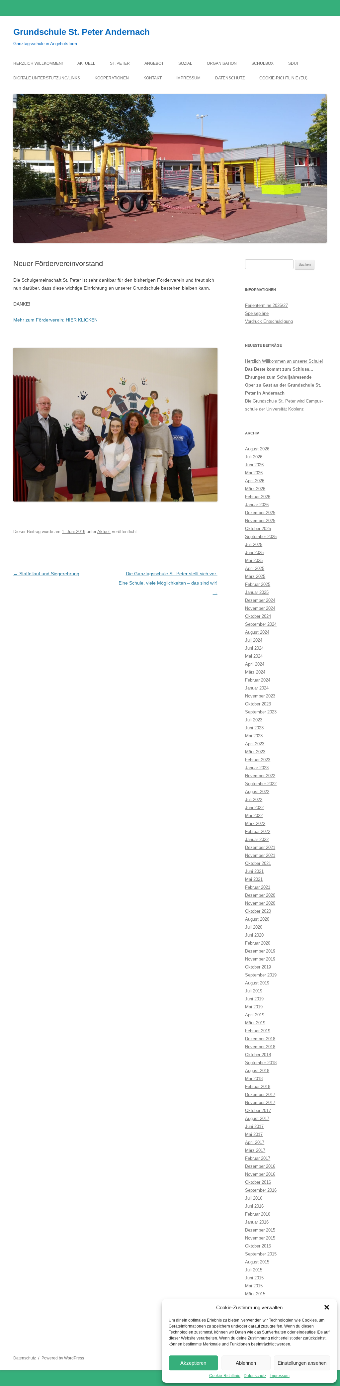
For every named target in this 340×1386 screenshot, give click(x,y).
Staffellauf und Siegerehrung (46, 573)
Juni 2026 (254, 464)
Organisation (222, 63)
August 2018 (257, 1070)
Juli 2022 (253, 799)
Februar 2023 (257, 759)
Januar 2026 (257, 504)
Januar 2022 (257, 839)
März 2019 (255, 1022)
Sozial (185, 63)
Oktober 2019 (258, 967)
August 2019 (257, 982)
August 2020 (257, 919)
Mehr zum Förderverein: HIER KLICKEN (55, 320)
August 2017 (257, 1118)
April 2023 (254, 743)
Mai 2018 (254, 1078)
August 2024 (257, 632)
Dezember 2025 (260, 512)
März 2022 (255, 823)
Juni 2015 (254, 1277)
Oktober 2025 (258, 528)
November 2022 (260, 775)
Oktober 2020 (258, 911)
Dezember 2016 (260, 1166)
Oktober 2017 (258, 1110)
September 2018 (261, 1062)
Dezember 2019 (260, 951)
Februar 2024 (257, 680)
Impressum (280, 1376)
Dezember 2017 (260, 1094)
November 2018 (260, 1046)
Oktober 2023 (258, 703)
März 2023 (255, 751)
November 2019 (260, 959)
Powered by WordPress (63, 1358)
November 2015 (260, 1238)
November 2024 (260, 608)
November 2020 (260, 903)
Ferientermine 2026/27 (266, 305)
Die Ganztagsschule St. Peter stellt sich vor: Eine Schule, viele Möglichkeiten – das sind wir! (168, 583)
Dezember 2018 (260, 1038)
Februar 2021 (257, 887)
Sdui (293, 63)
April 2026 (254, 480)
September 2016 (261, 1190)
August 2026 (257, 448)
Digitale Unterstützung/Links (46, 78)
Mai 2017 (254, 1134)
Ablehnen (246, 1363)
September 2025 (261, 536)
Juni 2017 (254, 1126)
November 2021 (260, 855)
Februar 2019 (257, 1030)
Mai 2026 (254, 472)
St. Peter (120, 63)
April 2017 (254, 1142)
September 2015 (261, 1253)
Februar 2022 (257, 831)
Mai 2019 (254, 1006)
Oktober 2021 (258, 863)
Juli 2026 (253, 456)
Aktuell (86, 63)
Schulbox (262, 63)
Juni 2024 (254, 648)
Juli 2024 (253, 640)
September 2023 (261, 711)
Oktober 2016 (258, 1182)
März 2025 (255, 576)
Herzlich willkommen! (38, 63)
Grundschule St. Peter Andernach (81, 32)
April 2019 (254, 1014)
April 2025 (254, 568)
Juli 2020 (253, 927)
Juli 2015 (253, 1269)
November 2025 (260, 520)
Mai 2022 (254, 815)
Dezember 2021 (260, 847)
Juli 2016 (253, 1198)
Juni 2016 (254, 1206)
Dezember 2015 (260, 1230)
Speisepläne (257, 313)
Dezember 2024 (260, 600)
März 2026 (255, 488)
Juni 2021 (254, 871)
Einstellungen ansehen (302, 1363)
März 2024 (255, 672)
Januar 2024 (257, 688)
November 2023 (260, 695)
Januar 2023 (257, 767)
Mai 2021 (254, 879)
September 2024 (261, 624)
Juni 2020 (254, 935)
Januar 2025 (257, 592)
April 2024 (254, 664)
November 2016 (260, 1174)
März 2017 (255, 1150)
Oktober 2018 (258, 1054)
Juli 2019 (253, 990)
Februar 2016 (257, 1214)
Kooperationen (112, 78)
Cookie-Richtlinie (224, 1376)
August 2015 (257, 1261)
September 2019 (261, 974)
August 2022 (257, 791)
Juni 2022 (254, 807)
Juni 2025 (254, 552)
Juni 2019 (254, 998)
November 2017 (260, 1102)
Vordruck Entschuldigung (269, 321)
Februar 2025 (257, 584)
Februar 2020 (257, 943)
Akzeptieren (193, 1363)
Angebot (154, 63)
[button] (326, 1307)
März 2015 (255, 1293)
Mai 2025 (254, 560)
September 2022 (261, 783)
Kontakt (152, 78)
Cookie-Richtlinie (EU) (283, 78)
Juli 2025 (253, 544)
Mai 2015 (254, 1285)
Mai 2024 (254, 656)
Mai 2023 (254, 735)
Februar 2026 (257, 496)
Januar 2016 (257, 1222)
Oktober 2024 (258, 616)
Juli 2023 (253, 719)
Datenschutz (255, 1376)
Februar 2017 (257, 1158)
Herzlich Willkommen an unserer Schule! (284, 361)
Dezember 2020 (260, 895)
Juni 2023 (254, 727)
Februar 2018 (257, 1086)
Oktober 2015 (258, 1246)
